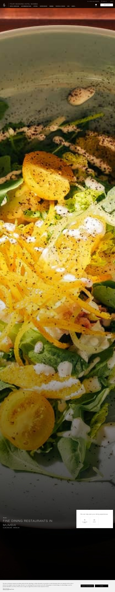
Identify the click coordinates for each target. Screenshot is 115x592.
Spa (68, 6)
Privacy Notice (6, 589)
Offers (36, 6)
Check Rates (107, 4)
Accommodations (26, 6)
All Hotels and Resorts (93, 1)
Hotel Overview (14, 6)
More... (74, 6)
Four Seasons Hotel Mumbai (24, 4)
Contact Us (16, 527)
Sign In (105, 1)
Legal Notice (11, 589)
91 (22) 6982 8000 (7, 527)
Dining (51, 6)
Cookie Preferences (87, 585)
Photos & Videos (60, 6)
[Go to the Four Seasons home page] (4, 5)
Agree (101, 585)
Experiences (43, 6)
